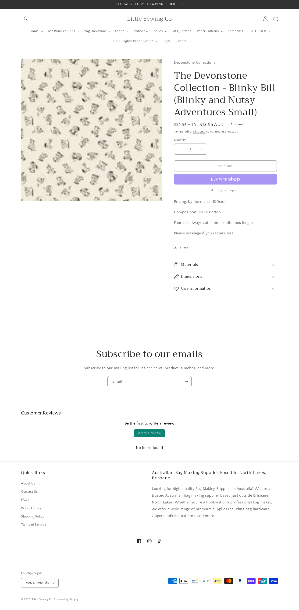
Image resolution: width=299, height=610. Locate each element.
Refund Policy (31, 508)
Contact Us (29, 492)
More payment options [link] (225, 190)
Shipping (199, 131)
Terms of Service (33, 525)
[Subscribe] (186, 381)
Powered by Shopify (66, 599)
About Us (28, 483)
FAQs (25, 500)
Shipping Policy (32, 516)
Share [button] (183, 247)
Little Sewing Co (42, 599)
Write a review (149, 433)
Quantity (180, 139)
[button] (26, 19)
